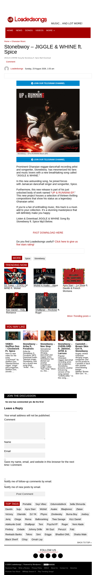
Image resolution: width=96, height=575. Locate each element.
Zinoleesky (56, 514)
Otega (18, 519)
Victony (9, 514)
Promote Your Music (12, 571)
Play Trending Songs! (46, 571)
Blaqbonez (66, 509)
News (19, 30)
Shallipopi (30, 524)
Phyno (44, 514)
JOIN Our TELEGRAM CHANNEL (49, 83)
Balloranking (41, 519)
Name (7, 442)
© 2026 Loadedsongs (13, 564)
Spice (27, 258)
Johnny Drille (35, 529)
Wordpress (37, 564)
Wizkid (43, 509)
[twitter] (41, 555)
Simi (38, 534)
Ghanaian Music (19, 41)
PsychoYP (52, 524)
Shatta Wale (80, 534)
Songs (29, 30)
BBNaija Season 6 (29, 571)
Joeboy (85, 514)
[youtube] (54, 555)
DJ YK (33, 514)
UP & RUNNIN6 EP (63, 192)
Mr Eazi (50, 529)
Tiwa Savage (58, 519)
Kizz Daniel (75, 519)
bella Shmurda (77, 504)
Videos (39, 30)
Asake (54, 509)
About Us (54, 568)
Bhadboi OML (62, 534)
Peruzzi (62, 529)
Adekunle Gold (13, 524)
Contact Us (64, 568)
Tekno (29, 534)
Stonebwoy (39, 258)
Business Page (10, 568)
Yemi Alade (78, 524)
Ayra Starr (30, 509)
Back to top (83, 543)
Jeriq (7, 519)
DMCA (46, 568)
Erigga (48, 534)
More (49, 30)
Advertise (73, 568)
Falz (72, 529)
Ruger (65, 524)
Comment (10, 62)
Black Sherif (11, 539)
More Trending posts (79, 316)
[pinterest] (60, 555)
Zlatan (79, 509)
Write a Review (24, 568)
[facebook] (35, 555)
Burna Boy (71, 514)
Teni (41, 524)
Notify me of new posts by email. (22, 487)
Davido (9, 509)
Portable (27, 504)
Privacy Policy (37, 568)
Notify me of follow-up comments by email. (28, 481)
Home (10, 30)
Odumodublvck (58, 504)
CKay (25, 539)
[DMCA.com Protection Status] (49, 564)
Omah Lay (37, 539)
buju (19, 509)
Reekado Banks (13, 534)
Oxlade (21, 529)
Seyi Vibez (40, 504)
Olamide (21, 514)
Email (7, 451)
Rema (28, 519)
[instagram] (48, 555)
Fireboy (9, 529)
